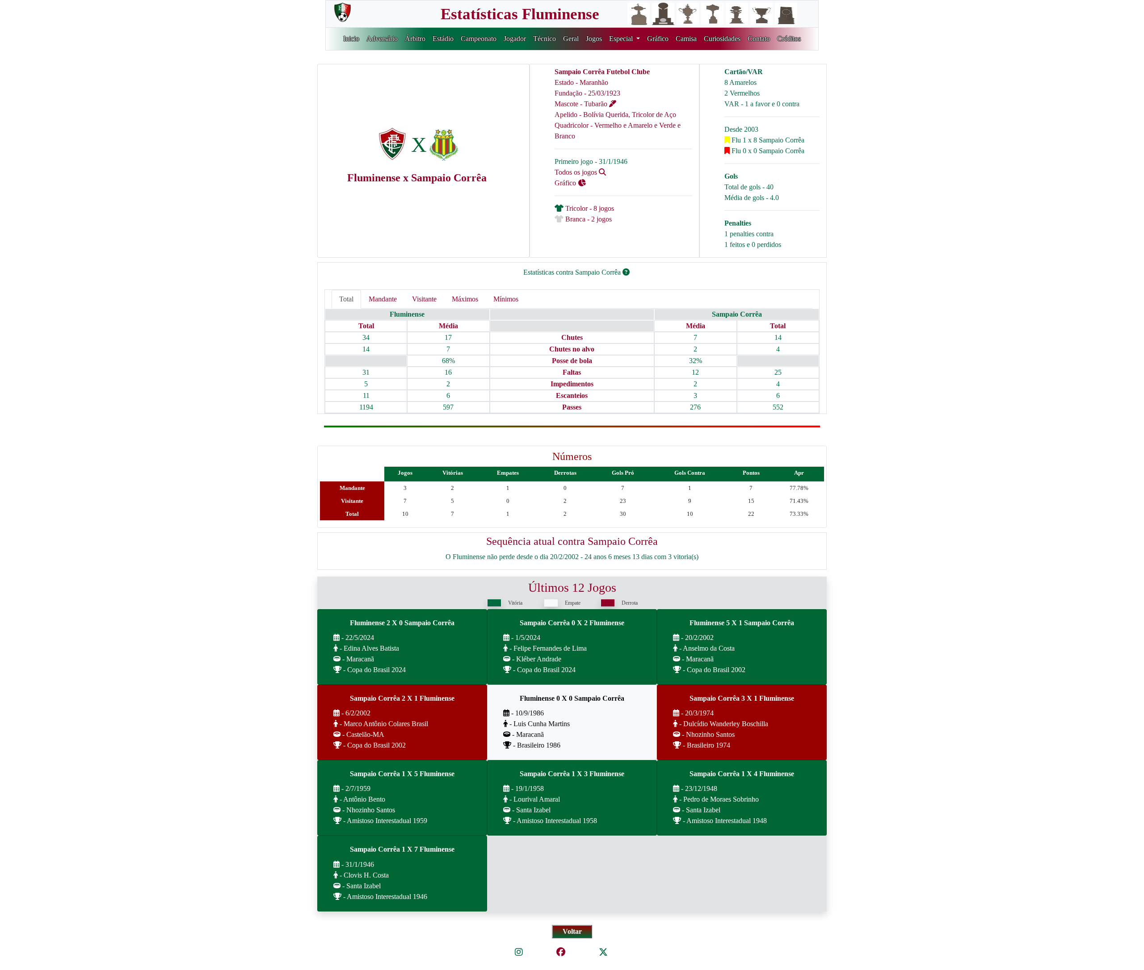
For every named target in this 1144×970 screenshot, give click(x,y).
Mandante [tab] (383, 299)
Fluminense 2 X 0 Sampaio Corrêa (402, 623)
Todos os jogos (577, 172)
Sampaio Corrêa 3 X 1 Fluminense (742, 698)
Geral (571, 38)
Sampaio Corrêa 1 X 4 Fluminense (742, 774)
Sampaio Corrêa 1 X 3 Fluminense (572, 774)
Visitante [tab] (424, 299)
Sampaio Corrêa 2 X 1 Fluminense (402, 698)
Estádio (443, 38)
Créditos (789, 38)
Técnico (544, 38)
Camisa (686, 38)
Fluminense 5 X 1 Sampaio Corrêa (742, 623)
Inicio (351, 38)
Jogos (594, 38)
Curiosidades (722, 38)
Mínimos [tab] (505, 299)
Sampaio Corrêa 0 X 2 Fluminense (572, 623)
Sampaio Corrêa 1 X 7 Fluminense (402, 849)
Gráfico (658, 38)
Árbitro (415, 38)
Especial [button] (622, 38)
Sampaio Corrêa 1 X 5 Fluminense (402, 774)
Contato (759, 38)
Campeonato (478, 38)
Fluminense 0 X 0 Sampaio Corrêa (572, 698)
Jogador (515, 38)
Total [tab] (346, 299)
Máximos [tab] (465, 299)
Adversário (382, 38)
